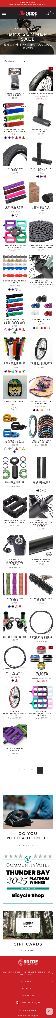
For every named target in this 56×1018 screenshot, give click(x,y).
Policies (27, 988)
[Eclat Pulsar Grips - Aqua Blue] (9, 607)
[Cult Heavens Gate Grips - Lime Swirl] (45, 490)
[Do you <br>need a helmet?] (28, 812)
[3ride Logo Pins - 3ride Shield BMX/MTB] (16, 408)
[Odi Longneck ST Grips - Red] (9, 371)
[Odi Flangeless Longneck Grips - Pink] (13, 138)
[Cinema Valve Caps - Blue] (34, 328)
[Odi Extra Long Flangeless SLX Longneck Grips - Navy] (16, 330)
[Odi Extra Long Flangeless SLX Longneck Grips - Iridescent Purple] (9, 330)
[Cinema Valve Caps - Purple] (41, 328)
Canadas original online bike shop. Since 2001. (27, 973)
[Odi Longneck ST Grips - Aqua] (13, 371)
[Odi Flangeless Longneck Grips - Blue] (9, 138)
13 (32, 770)
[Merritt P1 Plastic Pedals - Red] (16, 449)
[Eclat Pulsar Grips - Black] (13, 607)
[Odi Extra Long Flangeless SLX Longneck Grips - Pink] (23, 330)
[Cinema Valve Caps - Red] (45, 328)
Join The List (27, 995)
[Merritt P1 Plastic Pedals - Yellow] (23, 449)
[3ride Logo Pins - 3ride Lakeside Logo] (13, 408)
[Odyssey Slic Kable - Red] (16, 681)
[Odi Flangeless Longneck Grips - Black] (6, 138)
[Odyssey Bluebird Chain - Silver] (16, 289)
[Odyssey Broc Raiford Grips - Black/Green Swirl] (16, 215)
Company (27, 981)
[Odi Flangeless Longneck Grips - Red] (20, 138)
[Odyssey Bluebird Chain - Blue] (13, 289)
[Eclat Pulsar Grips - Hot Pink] (16, 607)
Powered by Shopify (28, 1015)
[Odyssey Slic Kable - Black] (13, 681)
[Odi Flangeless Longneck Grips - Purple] (16, 138)
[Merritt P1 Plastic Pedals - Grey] (9, 449)
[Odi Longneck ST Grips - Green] (23, 371)
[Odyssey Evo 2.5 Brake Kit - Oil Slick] (45, 410)
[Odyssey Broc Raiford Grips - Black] (13, 215)
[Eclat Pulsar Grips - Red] (20, 607)
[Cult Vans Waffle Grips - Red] (45, 176)
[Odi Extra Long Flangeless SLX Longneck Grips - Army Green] (15, 332)
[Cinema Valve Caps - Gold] (38, 328)
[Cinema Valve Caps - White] (48, 328)
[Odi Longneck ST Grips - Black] (6, 371)
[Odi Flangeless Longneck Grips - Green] (23, 138)
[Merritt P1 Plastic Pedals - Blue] (15, 452)
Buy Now (28, 951)
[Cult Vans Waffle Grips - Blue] (41, 176)
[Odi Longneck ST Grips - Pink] (20, 371)
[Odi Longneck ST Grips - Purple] (16, 371)
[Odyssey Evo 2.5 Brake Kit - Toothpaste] (48, 410)
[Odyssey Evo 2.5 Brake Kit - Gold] (41, 410)
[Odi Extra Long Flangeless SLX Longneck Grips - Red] (20, 330)
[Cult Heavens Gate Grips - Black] (38, 490)
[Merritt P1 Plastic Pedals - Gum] (13, 449)
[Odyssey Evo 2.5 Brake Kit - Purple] (38, 410)
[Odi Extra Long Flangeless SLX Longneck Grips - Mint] (13, 330)
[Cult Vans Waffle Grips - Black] (38, 176)
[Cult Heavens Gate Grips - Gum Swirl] (41, 490)
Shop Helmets (28, 845)
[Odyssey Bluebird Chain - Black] (9, 289)
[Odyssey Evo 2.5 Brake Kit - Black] (34, 410)
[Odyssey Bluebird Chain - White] (20, 289)
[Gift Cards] (28, 925)
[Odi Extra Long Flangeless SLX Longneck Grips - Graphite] (6, 330)
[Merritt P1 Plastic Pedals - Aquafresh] (6, 449)
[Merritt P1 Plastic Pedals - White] (20, 449)
